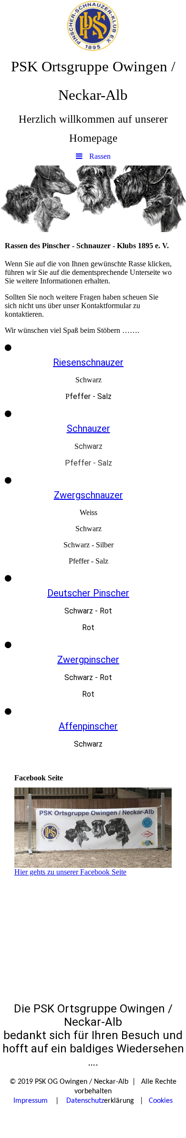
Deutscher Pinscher (88, 593)
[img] (93, 26)
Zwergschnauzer (88, 495)
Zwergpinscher (88, 659)
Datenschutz (85, 1101)
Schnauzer (88, 428)
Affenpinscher (88, 726)
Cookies (161, 1101)
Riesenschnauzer (88, 362)
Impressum (30, 1101)
